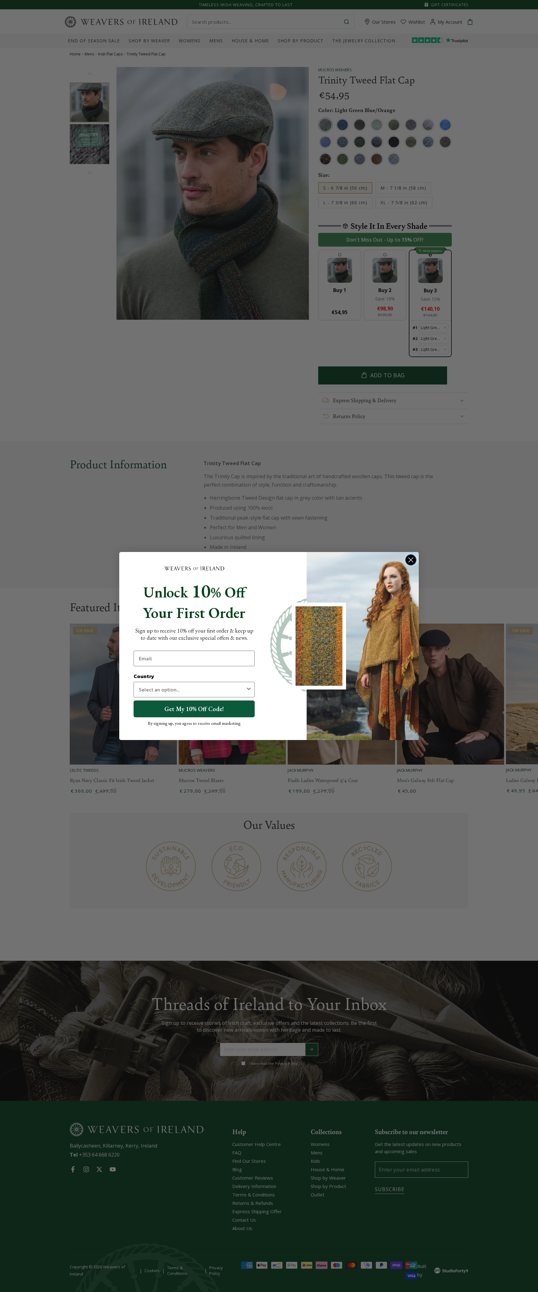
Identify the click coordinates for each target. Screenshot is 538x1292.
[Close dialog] (410, 559)
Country (144, 676)
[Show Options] (249, 689)
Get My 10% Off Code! (194, 709)
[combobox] (192, 689)
